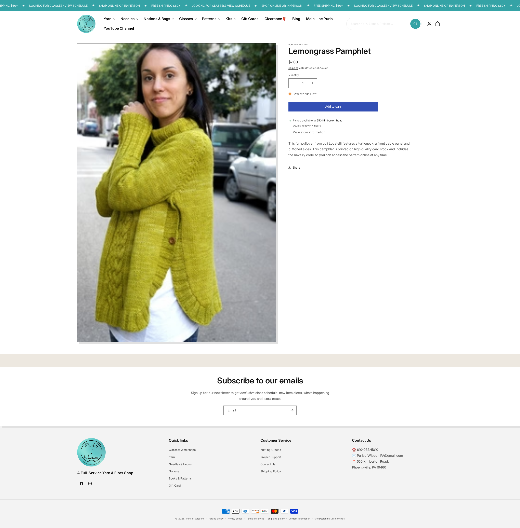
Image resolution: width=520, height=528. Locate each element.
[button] (109, 19)
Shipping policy (276, 518)
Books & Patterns (180, 478)
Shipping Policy (270, 471)
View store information (309, 132)
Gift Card (175, 485)
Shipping (293, 67)
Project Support (270, 457)
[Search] (415, 24)
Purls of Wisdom (195, 518)
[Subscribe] (291, 410)
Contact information (299, 518)
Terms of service (255, 518)
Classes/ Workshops (182, 449)
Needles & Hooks (180, 464)
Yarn (172, 457)
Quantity (293, 75)
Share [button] (296, 167)
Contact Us (267, 464)
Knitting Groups (270, 449)
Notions (174, 471)
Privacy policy (235, 518)
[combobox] (384, 24)
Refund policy (216, 518)
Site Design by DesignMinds (329, 518)
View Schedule (58, 5)
